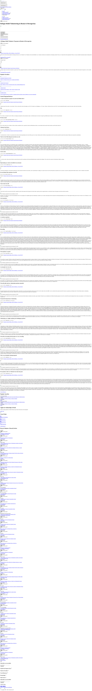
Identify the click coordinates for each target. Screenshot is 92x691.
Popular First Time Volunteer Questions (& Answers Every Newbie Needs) (11, 597)
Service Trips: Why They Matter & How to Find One (8, 528)
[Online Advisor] (1, 661)
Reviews (6, 39)
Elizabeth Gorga (2, 525)
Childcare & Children (18, 402)
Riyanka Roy (2, 448)
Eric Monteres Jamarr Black (4, 434)
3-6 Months (15, 398)
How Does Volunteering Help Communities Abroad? (8, 488)
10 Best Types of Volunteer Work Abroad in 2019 (7, 514)
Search (1, 39)
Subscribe (2, 666)
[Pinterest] (3, 686)
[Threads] (1, 686)
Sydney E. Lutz (2, 438)
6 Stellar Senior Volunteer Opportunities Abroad (7, 623)
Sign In (2, 8)
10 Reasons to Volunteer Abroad (5, 433)
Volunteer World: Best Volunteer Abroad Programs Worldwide (9, 68)
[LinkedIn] (4, 686)
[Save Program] (1, 43)
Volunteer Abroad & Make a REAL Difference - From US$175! (10, 53)
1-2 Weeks (12, 398)
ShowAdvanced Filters (4, 34)
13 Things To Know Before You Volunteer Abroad (8, 524)
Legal (8, 687)
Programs (3, 39)
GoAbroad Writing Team (4, 444)
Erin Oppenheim (2, 504)
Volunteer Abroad (5, 12)
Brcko (1, 400)
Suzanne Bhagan (3, 494)
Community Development (4, 402)
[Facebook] (0, 686)
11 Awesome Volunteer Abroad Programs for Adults (8, 493)
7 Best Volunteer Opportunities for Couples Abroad (8, 477)
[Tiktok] (5, 686)
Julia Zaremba (2, 509)
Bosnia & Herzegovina (5, 19)
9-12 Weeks (8, 398)
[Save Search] (1, 21)
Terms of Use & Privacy (4, 687)
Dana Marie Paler (3, 483)
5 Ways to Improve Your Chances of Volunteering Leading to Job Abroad (11, 443)
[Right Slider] (2, 430)
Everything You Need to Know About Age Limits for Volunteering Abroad (11, 472)
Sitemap (10, 687)
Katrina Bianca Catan (3, 467)
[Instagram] (2, 686)
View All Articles (3, 660)
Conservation (13, 402)
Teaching (23, 402)
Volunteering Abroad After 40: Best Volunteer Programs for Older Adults (11, 462)
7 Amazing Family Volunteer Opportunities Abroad (8, 499)
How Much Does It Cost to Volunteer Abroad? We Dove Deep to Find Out (11, 453)
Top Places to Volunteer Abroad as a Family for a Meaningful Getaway (11, 466)
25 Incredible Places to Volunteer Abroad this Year (8, 503)
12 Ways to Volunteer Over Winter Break (6, 457)
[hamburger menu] (5, 9)
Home (3, 11)
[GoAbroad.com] (2, 0)
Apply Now (2, 411)
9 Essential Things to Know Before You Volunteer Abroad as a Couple (11, 447)
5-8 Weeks (2, 398)
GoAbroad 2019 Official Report (5, 515)
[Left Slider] (1, 430)
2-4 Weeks (5, 398)
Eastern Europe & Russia (6, 13)
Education (9, 402)
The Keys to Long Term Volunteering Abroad (7, 519)
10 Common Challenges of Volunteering (6, 437)
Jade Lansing (2, 520)
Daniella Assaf (2, 614)
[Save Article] (1, 431)
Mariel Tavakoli (2, 529)
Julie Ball (1, 458)
